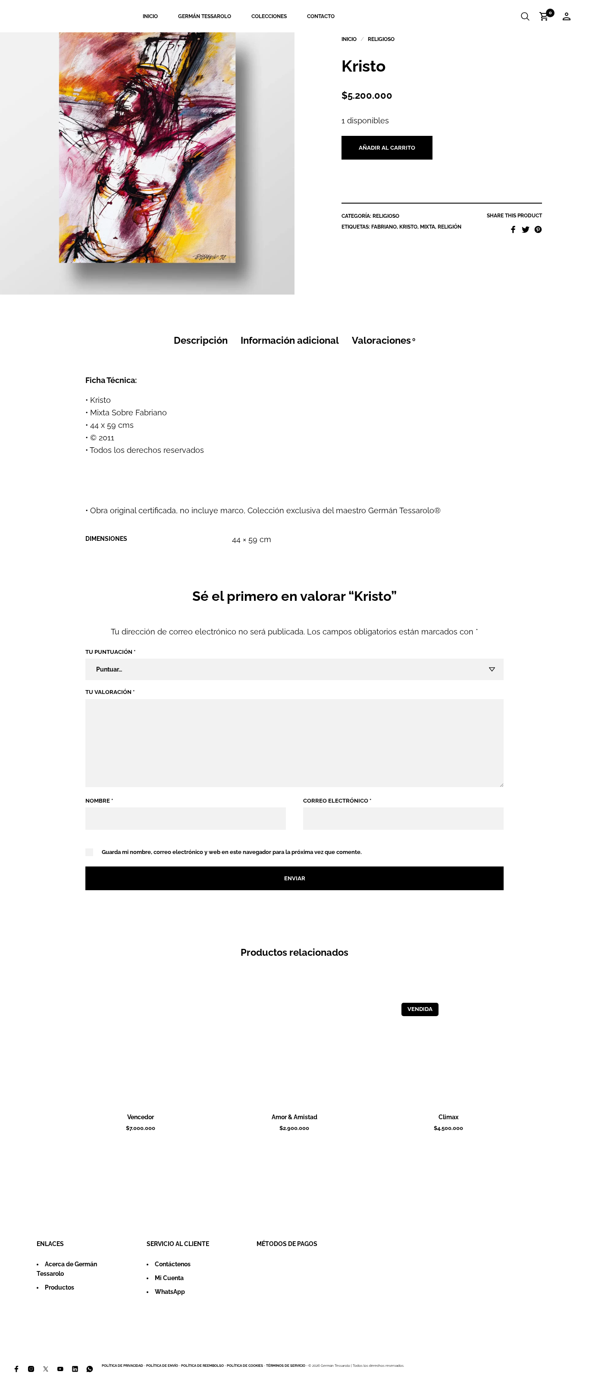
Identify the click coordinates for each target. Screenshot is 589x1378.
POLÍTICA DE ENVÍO (162, 1365)
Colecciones (269, 16)
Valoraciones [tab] (383, 340)
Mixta (427, 227)
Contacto (321, 16)
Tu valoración (110, 692)
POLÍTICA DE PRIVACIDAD (122, 1365)
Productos (59, 1287)
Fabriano (384, 227)
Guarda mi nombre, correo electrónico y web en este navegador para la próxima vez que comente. (232, 852)
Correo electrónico (337, 800)
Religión (449, 227)
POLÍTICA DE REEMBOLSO (202, 1365)
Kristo (408, 227)
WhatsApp (170, 1291)
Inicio (150, 16)
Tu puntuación (110, 652)
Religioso (381, 39)
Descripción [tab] (201, 340)
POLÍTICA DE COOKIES (245, 1365)
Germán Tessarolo (204, 16)
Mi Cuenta (169, 1277)
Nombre (99, 800)
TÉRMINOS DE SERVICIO (285, 1365)
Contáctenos (173, 1264)
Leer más (460, 1094)
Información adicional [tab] (290, 340)
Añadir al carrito (387, 147)
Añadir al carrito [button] (152, 1094)
